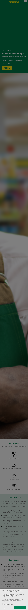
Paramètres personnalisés (7, 607)
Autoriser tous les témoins (20, 607)
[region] (14, 599)
